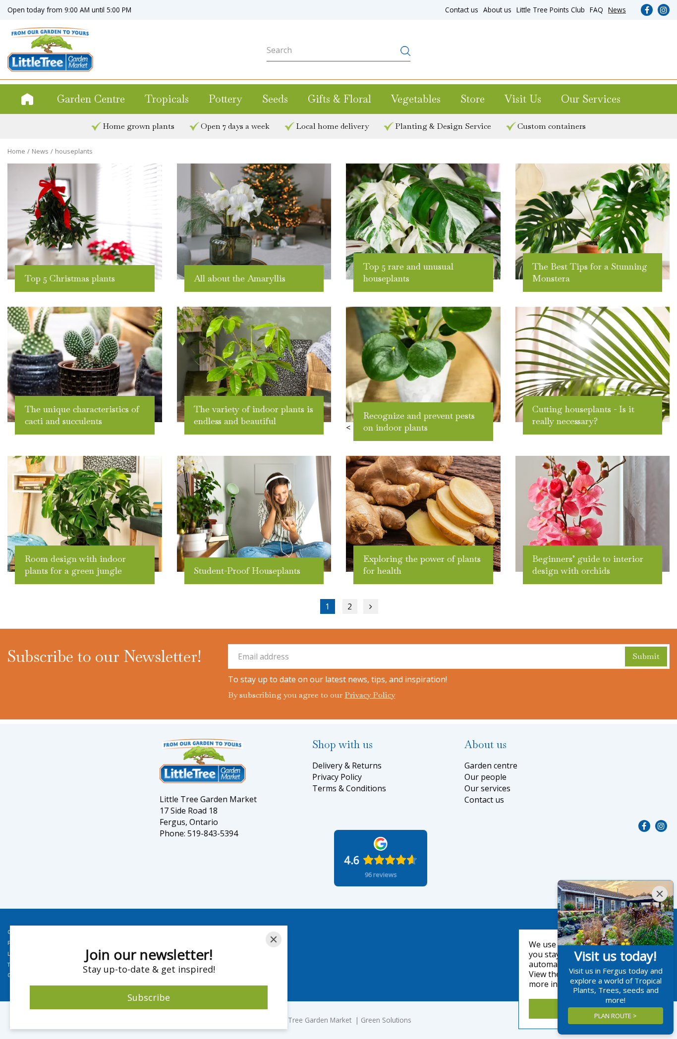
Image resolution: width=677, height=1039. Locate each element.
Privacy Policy (369, 695)
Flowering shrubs (262, 932)
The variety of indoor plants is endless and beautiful (253, 415)
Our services (487, 788)
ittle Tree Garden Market (313, 1020)
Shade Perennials (262, 942)
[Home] (27, 99)
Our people (485, 776)
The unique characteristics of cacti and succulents (82, 415)
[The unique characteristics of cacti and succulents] (84, 365)
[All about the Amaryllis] (254, 221)
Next (370, 606)
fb (647, 10)
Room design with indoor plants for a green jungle (75, 564)
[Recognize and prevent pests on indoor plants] (423, 365)
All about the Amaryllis (239, 278)
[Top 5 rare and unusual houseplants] (423, 221)
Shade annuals (259, 953)
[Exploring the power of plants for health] (423, 514)
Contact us (484, 799)
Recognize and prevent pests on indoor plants (419, 421)
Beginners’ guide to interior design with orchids (587, 564)
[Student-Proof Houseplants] (254, 514)
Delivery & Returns (347, 765)
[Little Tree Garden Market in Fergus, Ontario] (50, 49)
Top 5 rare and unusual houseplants (408, 272)
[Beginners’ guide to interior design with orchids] (592, 514)
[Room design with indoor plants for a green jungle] (84, 514)
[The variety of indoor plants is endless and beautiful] (254, 365)
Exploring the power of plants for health (422, 564)
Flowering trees (259, 964)
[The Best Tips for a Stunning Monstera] (592, 221)
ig (664, 10)
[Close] (274, 939)
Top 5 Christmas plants (70, 278)
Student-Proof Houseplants (247, 570)
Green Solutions (386, 1020)
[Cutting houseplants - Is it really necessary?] (592, 365)
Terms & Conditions (349, 788)
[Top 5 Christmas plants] (84, 221)
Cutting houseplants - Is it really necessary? (583, 415)
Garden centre (490, 765)
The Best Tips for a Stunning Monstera (589, 272)
